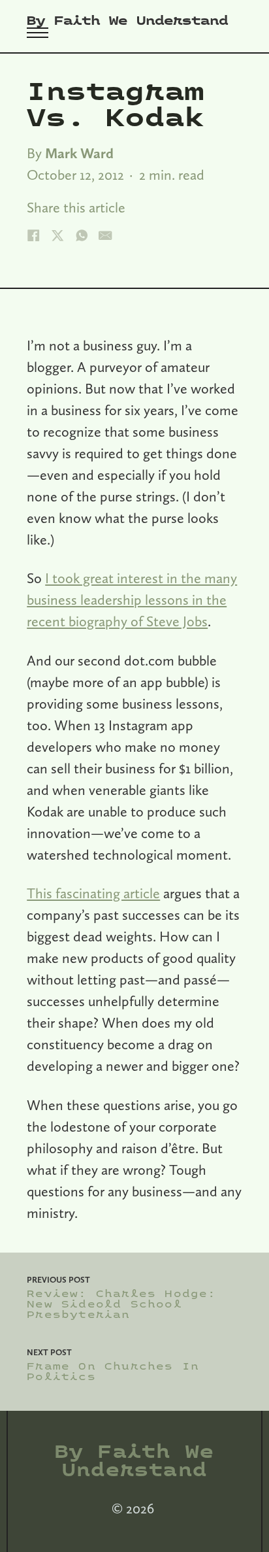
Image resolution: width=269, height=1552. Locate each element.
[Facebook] (33, 235)
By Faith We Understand (127, 20)
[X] (57, 235)
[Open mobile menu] (37, 32)
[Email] (105, 235)
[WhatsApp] (81, 235)
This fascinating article (93, 893)
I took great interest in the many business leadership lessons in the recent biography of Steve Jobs (132, 599)
